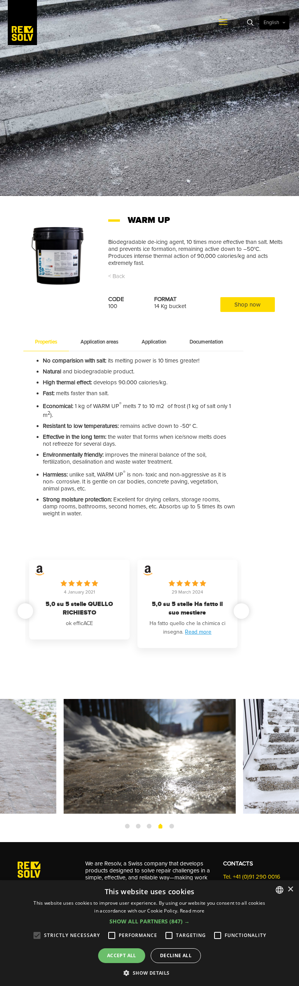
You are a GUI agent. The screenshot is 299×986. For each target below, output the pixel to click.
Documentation (206, 342)
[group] (79, 599)
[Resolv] (22, 22)
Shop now (247, 304)
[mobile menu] (223, 22)
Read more (198, 632)
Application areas (99, 342)
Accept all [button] (121, 955)
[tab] (46, 342)
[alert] (149, 933)
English (271, 22)
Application (154, 342)
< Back (116, 276)
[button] (241, 611)
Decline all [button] (176, 955)
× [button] (290, 889)
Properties (46, 342)
